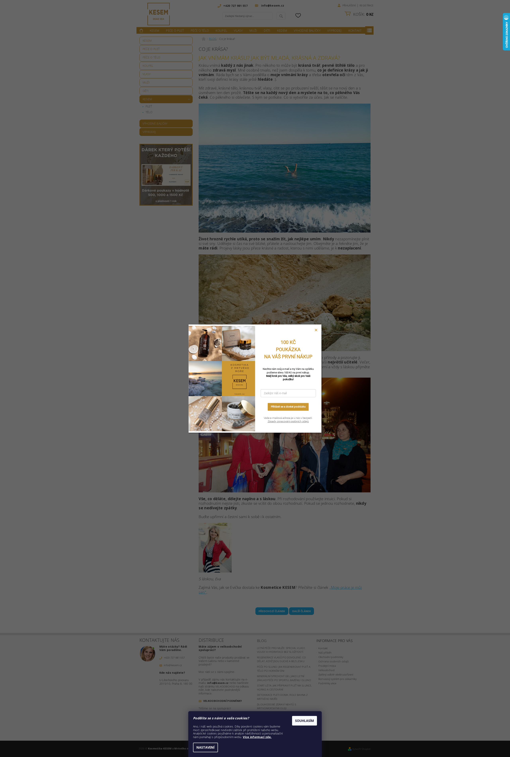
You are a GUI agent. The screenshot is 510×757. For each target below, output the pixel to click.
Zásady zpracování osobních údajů (288, 421)
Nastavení (205, 747)
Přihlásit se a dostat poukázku (288, 406)
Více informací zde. (257, 737)
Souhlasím (304, 721)
